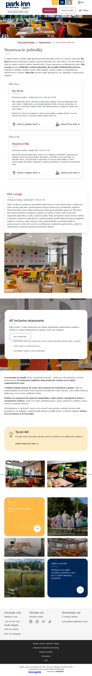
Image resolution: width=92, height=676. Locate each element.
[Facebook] (30, 621)
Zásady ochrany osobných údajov (46, 643)
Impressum (46, 656)
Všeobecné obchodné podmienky (46, 648)
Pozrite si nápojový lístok (27, 124)
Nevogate (34, 672)
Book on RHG (67, 10)
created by (55, 671)
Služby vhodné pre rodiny (25, 444)
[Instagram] (37, 621)
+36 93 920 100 (12, 621)
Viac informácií (20, 336)
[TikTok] (49, 621)
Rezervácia (50, 10)
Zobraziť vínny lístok (69, 124)
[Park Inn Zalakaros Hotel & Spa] (18, 7)
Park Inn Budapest (12, 634)
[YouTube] (43, 621)
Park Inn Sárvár (11, 629)
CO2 (46, 660)
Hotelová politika (46, 652)
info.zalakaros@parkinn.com (62, 2)
